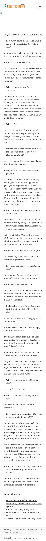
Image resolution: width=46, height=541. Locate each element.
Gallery (8, 530)
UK (17, 532)
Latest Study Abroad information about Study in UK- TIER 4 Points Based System (24, 503)
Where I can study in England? (20, 509)
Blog (13, 532)
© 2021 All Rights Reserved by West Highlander (21, 538)
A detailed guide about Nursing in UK (23, 518)
